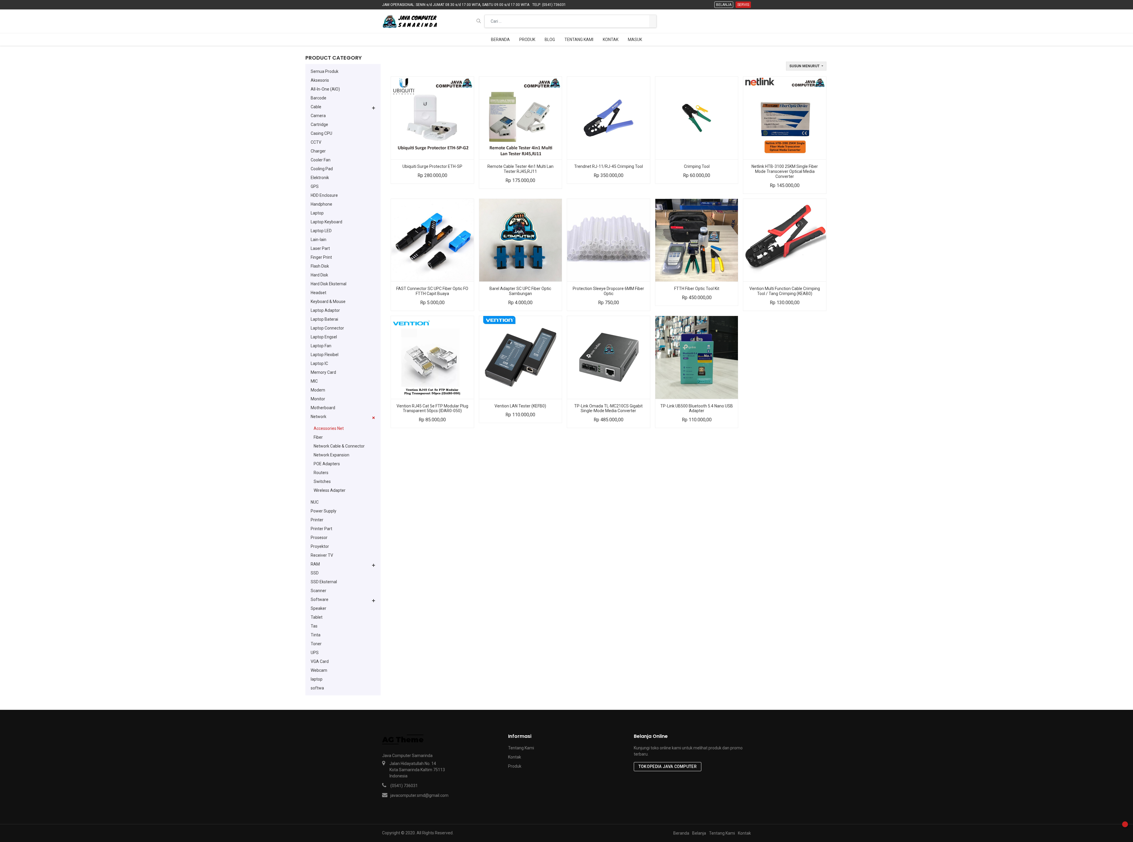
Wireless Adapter (330, 490)
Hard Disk (319, 275)
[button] (479, 21)
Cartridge (319, 124)
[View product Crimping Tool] (696, 118)
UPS (315, 652)
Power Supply (323, 511)
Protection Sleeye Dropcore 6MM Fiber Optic (608, 291)
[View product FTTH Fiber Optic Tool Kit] (696, 240)
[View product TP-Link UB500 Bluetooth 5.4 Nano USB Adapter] (696, 357)
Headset (318, 292)
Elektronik (320, 177)
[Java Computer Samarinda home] (410, 21)
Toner (316, 643)
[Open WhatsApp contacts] (1125, 824)
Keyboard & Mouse (328, 301)
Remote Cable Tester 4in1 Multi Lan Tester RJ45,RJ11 (520, 169)
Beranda (681, 833)
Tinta (315, 635)
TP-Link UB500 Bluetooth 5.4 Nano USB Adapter (696, 408)
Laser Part (320, 248)
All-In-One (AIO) (325, 89)
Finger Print (321, 257)
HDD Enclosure (324, 195)
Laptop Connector (327, 328)
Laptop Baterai (324, 319)
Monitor (318, 399)
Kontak (514, 757)
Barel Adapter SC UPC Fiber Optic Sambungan (520, 291)
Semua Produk (324, 71)
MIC (314, 381)
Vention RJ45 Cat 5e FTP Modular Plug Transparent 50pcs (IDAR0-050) (432, 408)
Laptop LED (321, 230)
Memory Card (323, 372)
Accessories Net (329, 428)
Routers (321, 472)
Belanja (723, 5)
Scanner (318, 590)
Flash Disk (320, 266)
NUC (315, 502)
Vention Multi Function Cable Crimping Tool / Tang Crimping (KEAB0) (784, 291)
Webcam (319, 670)
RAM (315, 564)
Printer (317, 519)
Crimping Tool (697, 166)
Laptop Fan (321, 345)
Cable (316, 106)
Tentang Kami (521, 748)
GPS (315, 186)
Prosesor (319, 537)
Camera (318, 115)
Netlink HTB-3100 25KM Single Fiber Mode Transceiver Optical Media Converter (784, 171)
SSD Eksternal (324, 581)
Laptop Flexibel (324, 354)
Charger (318, 151)
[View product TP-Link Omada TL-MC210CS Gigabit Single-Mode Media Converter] (608, 357)
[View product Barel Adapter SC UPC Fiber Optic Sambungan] (520, 240)
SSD (315, 573)
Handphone (321, 204)
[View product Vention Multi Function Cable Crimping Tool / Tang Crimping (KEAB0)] (784, 240)
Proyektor (320, 546)
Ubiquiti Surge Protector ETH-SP (432, 166)
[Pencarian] (652, 21)
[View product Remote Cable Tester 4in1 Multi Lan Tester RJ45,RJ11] (520, 118)
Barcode (318, 98)
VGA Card (320, 661)
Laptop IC (319, 363)
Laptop (317, 213)
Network (318, 416)
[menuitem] (500, 39)
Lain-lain (318, 239)
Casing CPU (321, 133)
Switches (322, 481)
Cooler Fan (320, 160)
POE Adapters (327, 463)
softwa (317, 688)
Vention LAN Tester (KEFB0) (520, 406)
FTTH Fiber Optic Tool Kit (696, 288)
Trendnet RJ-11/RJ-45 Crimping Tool (608, 166)
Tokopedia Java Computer (667, 766)
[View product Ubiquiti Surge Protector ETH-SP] (432, 118)
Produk (514, 766)
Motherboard (323, 407)
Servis (743, 5)
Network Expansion (331, 455)
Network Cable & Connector (339, 446)
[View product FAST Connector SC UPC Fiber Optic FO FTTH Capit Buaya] (432, 240)
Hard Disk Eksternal (328, 283)
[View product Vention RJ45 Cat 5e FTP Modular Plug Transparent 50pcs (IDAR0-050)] (432, 357)
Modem (318, 390)
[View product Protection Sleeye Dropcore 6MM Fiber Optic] (608, 240)
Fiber (318, 437)
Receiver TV (322, 555)
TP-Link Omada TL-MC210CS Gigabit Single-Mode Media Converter (608, 408)
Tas (314, 626)
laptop (316, 679)
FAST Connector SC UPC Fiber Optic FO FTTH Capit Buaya (432, 291)
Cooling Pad (322, 168)
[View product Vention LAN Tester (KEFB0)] (520, 357)
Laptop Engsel (324, 337)
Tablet (316, 617)
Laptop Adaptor (325, 310)
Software (319, 599)
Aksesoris (320, 80)
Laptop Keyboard (326, 221)
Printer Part (321, 528)
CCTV (316, 142)
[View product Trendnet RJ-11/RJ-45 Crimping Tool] (608, 118)
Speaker (318, 608)
